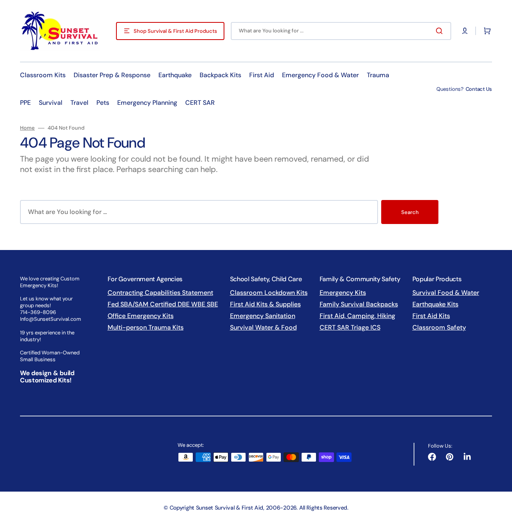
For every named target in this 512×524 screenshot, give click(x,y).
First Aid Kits (431, 316)
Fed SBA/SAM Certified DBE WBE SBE (163, 304)
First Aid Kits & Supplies (265, 304)
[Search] (440, 31)
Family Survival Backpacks (359, 304)
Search (410, 212)
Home (27, 128)
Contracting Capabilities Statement (160, 293)
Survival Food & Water (445, 293)
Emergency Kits (343, 293)
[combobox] (341, 31)
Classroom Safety (439, 327)
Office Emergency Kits (141, 316)
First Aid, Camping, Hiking (357, 316)
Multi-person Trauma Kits (146, 327)
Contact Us (479, 89)
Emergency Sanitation (262, 316)
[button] (465, 31)
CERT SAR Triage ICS (350, 327)
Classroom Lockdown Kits (269, 293)
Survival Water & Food (263, 327)
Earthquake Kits (435, 304)
